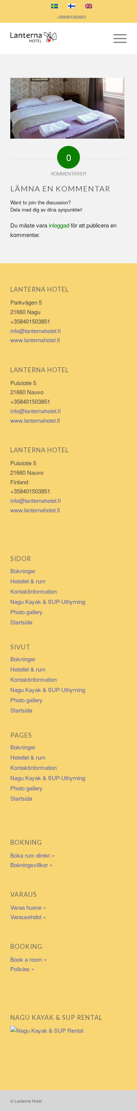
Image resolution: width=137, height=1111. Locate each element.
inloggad (59, 225)
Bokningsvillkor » (31, 865)
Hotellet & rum (28, 581)
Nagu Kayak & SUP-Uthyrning (47, 601)
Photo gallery (26, 612)
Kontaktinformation (33, 591)
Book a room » (28, 959)
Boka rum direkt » (32, 855)
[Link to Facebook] (109, 1100)
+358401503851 (70, 17)
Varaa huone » (28, 907)
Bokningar (22, 571)
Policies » (22, 969)
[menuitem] (116, 38)
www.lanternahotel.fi (35, 340)
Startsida (21, 622)
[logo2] (57, 38)
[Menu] (116, 38)
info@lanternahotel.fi (35, 331)
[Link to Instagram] (121, 1100)
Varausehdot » (28, 917)
